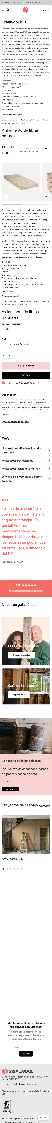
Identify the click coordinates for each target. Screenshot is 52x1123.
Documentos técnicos (15, 422)
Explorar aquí (18, 694)
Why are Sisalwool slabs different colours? (22, 479)
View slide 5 (17, 869)
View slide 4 (14, 869)
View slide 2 (7, 869)
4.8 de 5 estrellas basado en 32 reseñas (26, 590)
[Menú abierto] (2, 9)
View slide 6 (21, 869)
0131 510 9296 (9, 1084)
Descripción (9, 394)
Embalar (8, 329)
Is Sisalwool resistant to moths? (21, 468)
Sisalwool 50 (25, 383)
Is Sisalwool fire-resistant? (17, 460)
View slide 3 (10, 869)
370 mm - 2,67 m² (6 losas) (16, 344)
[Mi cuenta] (43, 10)
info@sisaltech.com (27, 1084)
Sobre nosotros (10, 789)
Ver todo (44, 806)
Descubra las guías (21, 655)
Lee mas (5, 414)
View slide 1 (3, 869)
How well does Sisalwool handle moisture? (21, 450)
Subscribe (26, 1053)
